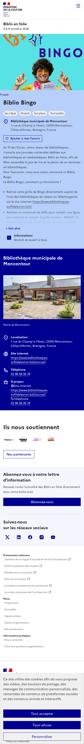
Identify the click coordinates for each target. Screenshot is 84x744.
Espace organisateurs (16, 622)
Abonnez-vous (42, 501)
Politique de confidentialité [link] (17, 741)
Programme (11, 603)
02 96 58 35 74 (20, 374)
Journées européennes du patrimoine (26, 586)
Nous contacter (13, 640)
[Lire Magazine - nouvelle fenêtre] (51, 440)
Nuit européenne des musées (21, 566)
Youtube (53, 537)
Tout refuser (42, 725)
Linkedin (19, 537)
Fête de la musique (15, 579)
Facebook (30, 537)
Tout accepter (42, 713)
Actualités (10, 609)
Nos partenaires (19, 454)
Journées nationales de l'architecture (26, 592)
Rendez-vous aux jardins (18, 572)
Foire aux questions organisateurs (23, 646)
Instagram (42, 537)
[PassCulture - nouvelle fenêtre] (37, 440)
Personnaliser (42, 736)
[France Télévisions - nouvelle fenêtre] (9, 440)
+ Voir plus (13, 228)
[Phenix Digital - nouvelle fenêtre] (23, 440)
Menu (78, 6)
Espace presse (12, 616)
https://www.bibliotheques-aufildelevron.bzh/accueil (29, 360)
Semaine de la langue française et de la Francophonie (35, 559)
